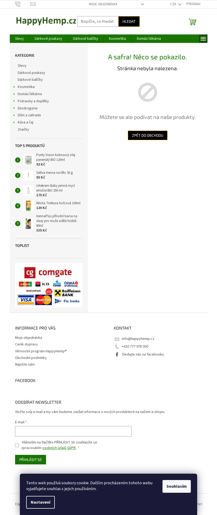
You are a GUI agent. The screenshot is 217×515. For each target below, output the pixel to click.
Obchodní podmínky (31, 358)
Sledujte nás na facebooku (143, 354)
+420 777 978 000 (135, 346)
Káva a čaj (25, 122)
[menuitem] (19, 38)
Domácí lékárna (30, 94)
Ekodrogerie (28, 108)
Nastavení (40, 502)
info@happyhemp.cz (138, 338)
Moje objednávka (103, 4)
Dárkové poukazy (31, 73)
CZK (173, 4)
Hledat (129, 21)
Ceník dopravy (26, 344)
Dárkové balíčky (30, 79)
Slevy (22, 65)
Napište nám (25, 364)
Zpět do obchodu (147, 135)
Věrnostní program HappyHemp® (41, 351)
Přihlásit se (30, 459)
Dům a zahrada (29, 115)
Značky (23, 129)
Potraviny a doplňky (33, 101)
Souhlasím (176, 486)
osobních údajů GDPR (59, 448)
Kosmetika (26, 87)
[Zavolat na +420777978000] (23, 4)
